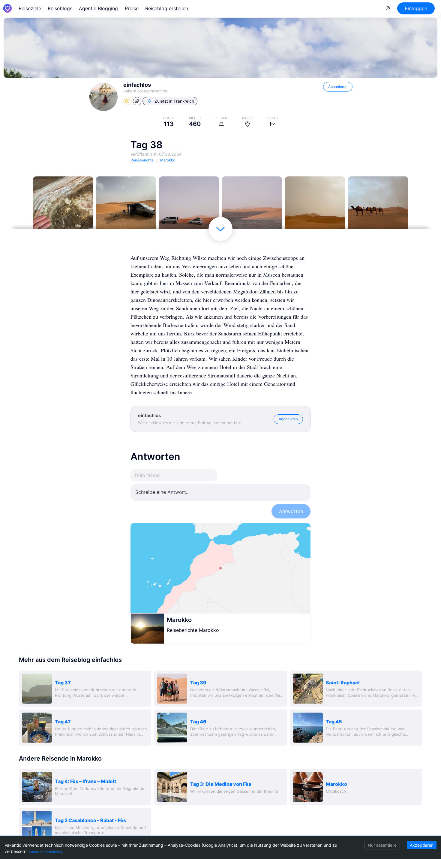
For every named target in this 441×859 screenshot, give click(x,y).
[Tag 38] (63, 206)
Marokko (179, 619)
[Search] (388, 8)
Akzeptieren (422, 845)
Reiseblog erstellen (166, 8)
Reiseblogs (60, 8)
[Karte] (220, 568)
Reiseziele (30, 8)
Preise (132, 8)
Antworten (291, 511)
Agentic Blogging (98, 8)
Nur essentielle (382, 845)
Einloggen (416, 8)
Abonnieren (337, 86)
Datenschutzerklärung (46, 852)
